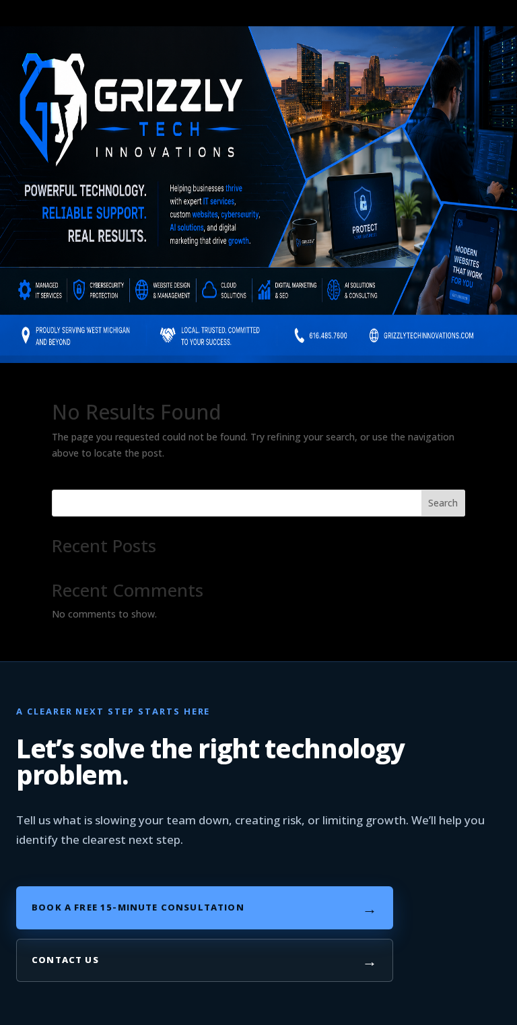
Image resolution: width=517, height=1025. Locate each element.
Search (443, 502)
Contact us (205, 960)
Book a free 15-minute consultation (205, 908)
